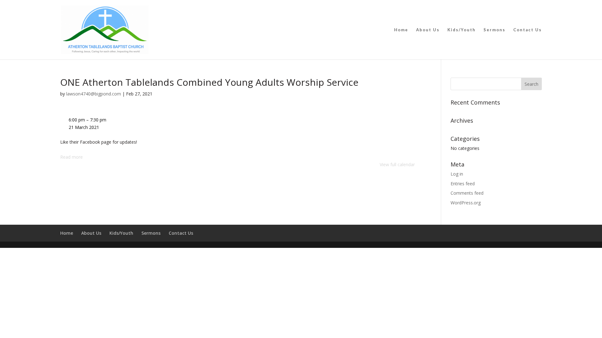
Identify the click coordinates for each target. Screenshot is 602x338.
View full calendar (397, 164)
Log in (457, 174)
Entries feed (463, 184)
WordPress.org (466, 203)
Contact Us (527, 30)
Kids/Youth (461, 30)
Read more (71, 157)
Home (401, 30)
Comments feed (467, 193)
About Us (428, 30)
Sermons (494, 30)
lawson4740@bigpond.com (93, 94)
